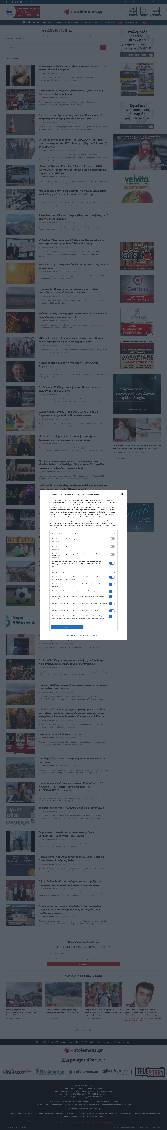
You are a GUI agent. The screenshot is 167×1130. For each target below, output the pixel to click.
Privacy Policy (96, 635)
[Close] (123, 495)
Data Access (83, 635)
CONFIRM (67, 627)
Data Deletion (71, 635)
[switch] (112, 538)
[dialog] (83, 565)
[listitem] (83, 534)
